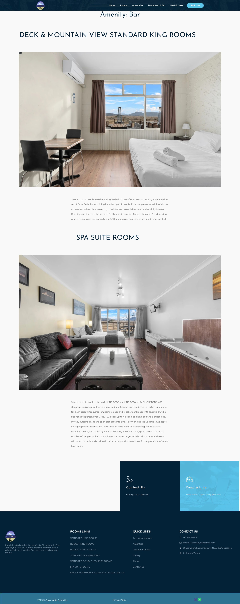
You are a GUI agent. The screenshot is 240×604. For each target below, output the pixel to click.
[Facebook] (195, 599)
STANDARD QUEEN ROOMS (85, 555)
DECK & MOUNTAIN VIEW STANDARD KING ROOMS (107, 35)
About (136, 561)
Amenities (137, 5)
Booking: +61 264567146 (137, 495)
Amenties (138, 544)
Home (112, 5)
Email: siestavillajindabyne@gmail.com (203, 495)
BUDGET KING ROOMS (82, 544)
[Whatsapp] (199, 599)
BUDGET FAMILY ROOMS (83, 549)
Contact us (138, 567)
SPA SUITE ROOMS (107, 238)
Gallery (136, 555)
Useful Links (176, 5)
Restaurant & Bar (156, 5)
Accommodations (142, 538)
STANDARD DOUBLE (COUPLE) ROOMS (91, 561)
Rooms (123, 5)
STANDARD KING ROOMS (83, 538)
